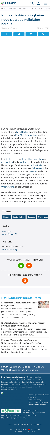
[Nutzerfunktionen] (38, 3)
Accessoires (7, 162)
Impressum (12, 424)
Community (15, 366)
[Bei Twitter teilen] (19, 34)
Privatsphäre (36, 424)
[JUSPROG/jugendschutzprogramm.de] (11, 411)
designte (10, 159)
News (3, 8)
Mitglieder (27, 366)
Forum (4, 367)
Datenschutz (23, 424)
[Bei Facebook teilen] (6, 34)
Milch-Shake (36, 165)
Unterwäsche (7, 186)
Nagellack (38, 159)
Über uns (6, 370)
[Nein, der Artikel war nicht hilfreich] (29, 265)
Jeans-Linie (27, 159)
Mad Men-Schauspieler (26, 135)
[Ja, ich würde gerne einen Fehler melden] (25, 281)
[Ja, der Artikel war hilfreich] (21, 265)
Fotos (39, 177)
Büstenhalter (18, 217)
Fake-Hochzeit (23, 132)
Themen (13, 8)
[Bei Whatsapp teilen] (43, 34)
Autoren (16, 370)
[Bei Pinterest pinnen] (31, 34)
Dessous (27, 8)
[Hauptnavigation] (45, 3)
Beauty (6, 217)
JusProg (23, 417)
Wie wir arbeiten (30, 370)
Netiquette (39, 366)
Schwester (37, 168)
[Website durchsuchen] (32, 3)
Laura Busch (7, 231)
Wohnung (24, 162)
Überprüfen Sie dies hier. (37, 404)
